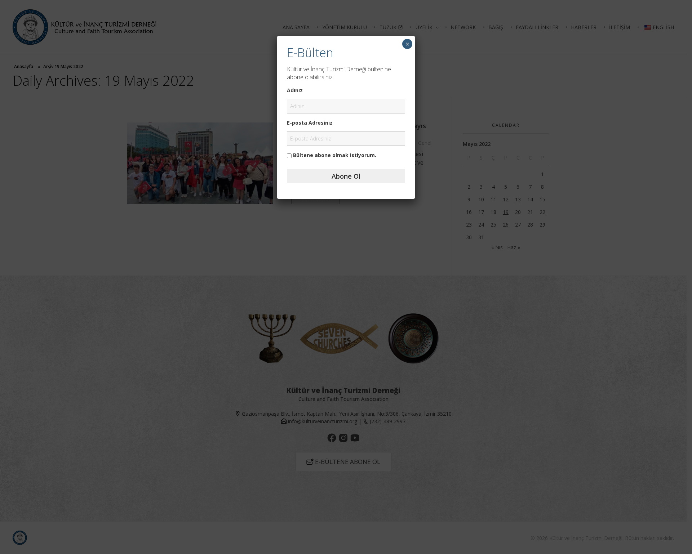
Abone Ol (346, 176)
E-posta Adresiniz (310, 122)
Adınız (295, 90)
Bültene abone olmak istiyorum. (334, 155)
